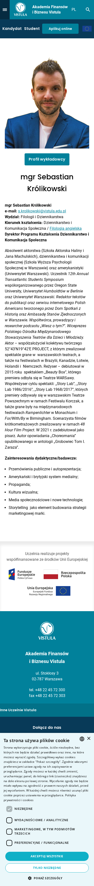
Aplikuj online (60, 28)
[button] (47, 878)
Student (32, 28)
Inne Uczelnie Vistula (18, 710)
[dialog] (47, 809)
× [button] (88, 738)
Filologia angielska (66, 228)
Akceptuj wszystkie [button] (47, 856)
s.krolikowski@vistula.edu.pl (42, 211)
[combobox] (82, 739)
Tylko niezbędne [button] (47, 868)
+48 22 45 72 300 (50, 690)
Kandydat (12, 28)
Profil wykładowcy (47, 159)
